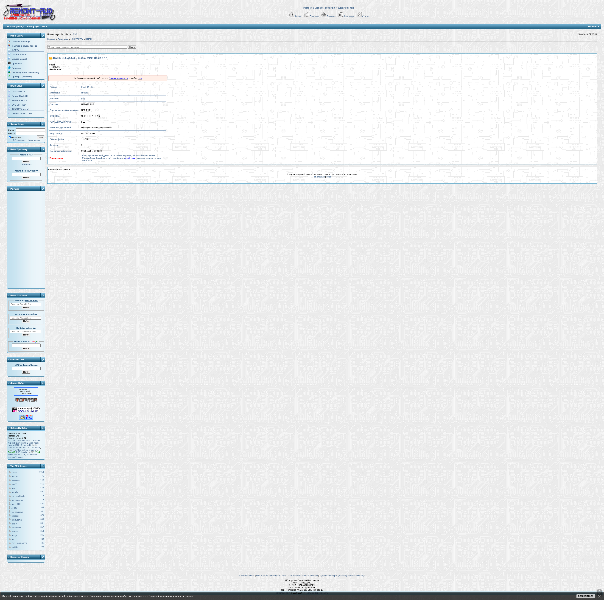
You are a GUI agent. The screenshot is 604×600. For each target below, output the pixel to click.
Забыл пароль (19, 140)
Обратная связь (246, 576)
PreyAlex (17, 450)
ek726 (31, 452)
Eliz (9, 440)
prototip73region (15, 457)
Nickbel (11, 443)
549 (42, 488)
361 (42, 523)
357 (42, 527)
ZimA (37, 452)
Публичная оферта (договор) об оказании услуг (342, 576)
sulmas (15, 531)
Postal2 (11, 452)
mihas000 (16, 504)
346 (42, 535)
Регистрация (33, 26)
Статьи (365, 16)
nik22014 (17, 440)
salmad (36, 440)
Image (14, 535)
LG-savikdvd (17, 512)
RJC (18, 452)
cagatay (15, 516)
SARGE (21, 455)
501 (42, 491)
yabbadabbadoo (19, 496)
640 (42, 480)
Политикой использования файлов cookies (170, 596)
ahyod (14, 488)
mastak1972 (13, 445)
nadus (36, 443)
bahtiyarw (12, 455)
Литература (348, 16)
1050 (41, 472)
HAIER (84, 93)
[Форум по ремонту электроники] (26, 395)
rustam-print (21, 447)
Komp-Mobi (25, 445)
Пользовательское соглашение (303, 576)
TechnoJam (31, 455)
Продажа (331, 16)
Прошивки (314, 16)
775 (42, 476)
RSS (75, 34)
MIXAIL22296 (34, 447)
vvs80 (14, 484)
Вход (44, 26)
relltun (25, 450)
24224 (30, 443)
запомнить (16, 137)
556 (42, 484)
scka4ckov (27, 440)
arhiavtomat (17, 520)
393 (42, 507)
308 (42, 547)
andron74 (33, 450)
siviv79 (11, 447)
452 (42, 503)
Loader (24, 452)
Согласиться (585, 596)
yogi (83, 98)
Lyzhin (35, 445)
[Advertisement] (26, 240)
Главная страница (15, 26)
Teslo (14, 472)
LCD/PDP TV (87, 87)
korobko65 (16, 528)
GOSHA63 (16, 480)
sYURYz (16, 547)
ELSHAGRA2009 (19, 543)
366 (42, 519)
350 (42, 531)
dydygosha (21, 443)
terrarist (15, 492)
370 (42, 515)
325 (42, 543)
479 (42, 495)
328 (42, 539)
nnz (9, 450)
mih (13, 539)
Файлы (298, 16)
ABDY (14, 508)
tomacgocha (17, 500)
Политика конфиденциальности (271, 576)
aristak (15, 476)
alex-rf (14, 524)
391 (42, 511)
